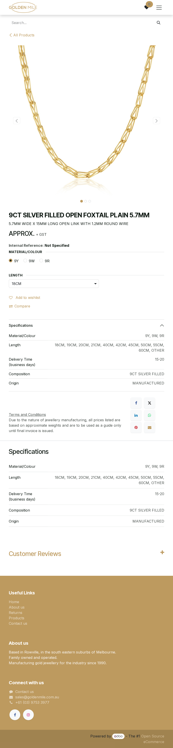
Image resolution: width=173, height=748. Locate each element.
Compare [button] (22, 306)
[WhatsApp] (149, 415)
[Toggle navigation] (159, 7)
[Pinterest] (136, 427)
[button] (16, 120)
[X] (149, 402)
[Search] (158, 22)
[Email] (149, 427)
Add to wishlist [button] (27, 297)
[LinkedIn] (136, 415)
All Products (23, 35)
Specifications (21, 325)
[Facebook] (136, 402)
